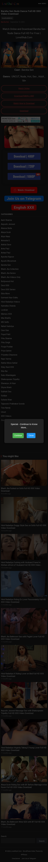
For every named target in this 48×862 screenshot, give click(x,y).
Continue (18, 435)
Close (31, 435)
